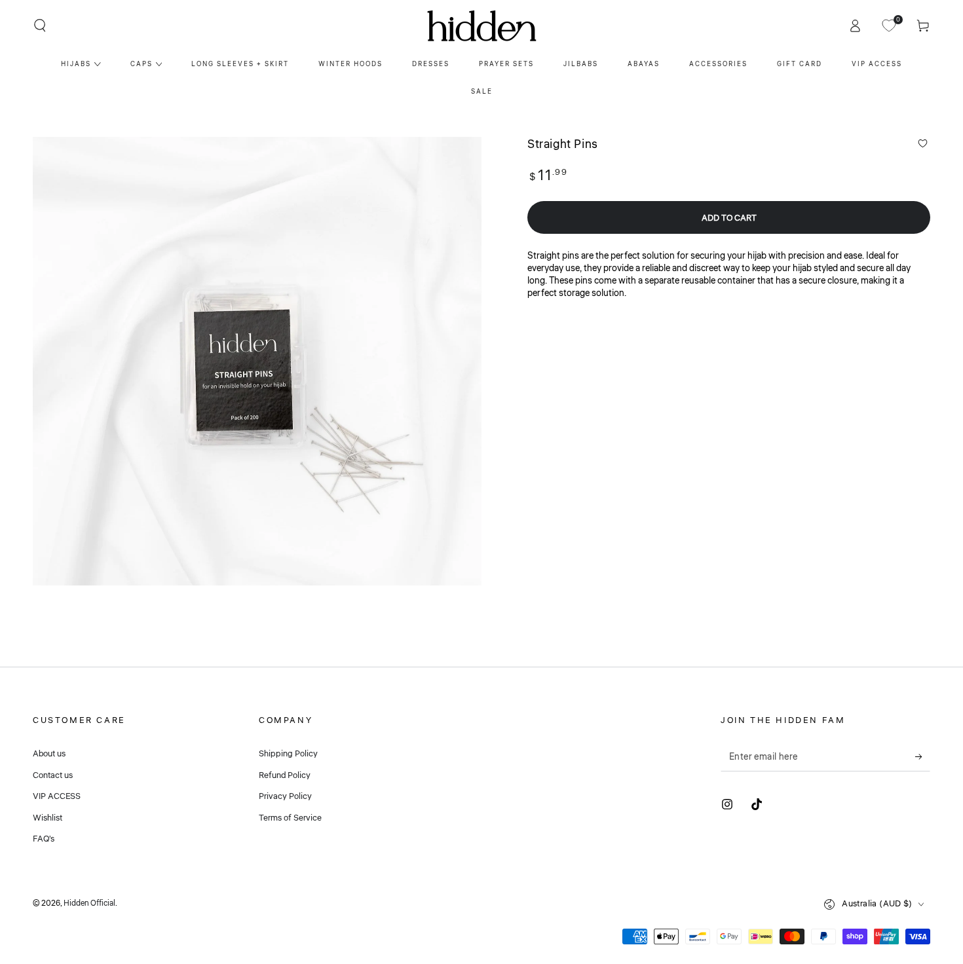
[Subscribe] (922, 756)
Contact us (53, 775)
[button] (40, 25)
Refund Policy (285, 775)
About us (49, 754)
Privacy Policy (285, 796)
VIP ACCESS (57, 796)
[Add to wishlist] (922, 143)
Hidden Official (89, 903)
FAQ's (43, 839)
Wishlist (47, 818)
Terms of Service (290, 818)
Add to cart (729, 218)
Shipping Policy (288, 754)
